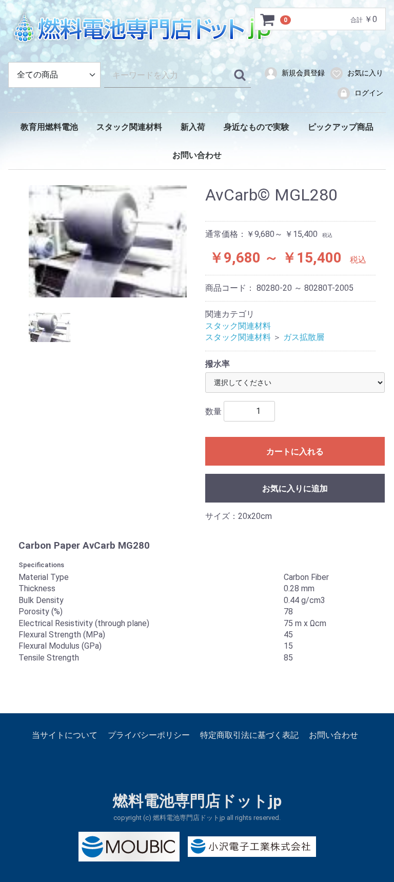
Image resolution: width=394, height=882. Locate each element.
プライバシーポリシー (149, 735)
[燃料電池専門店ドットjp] (197, 28)
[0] (268, 19)
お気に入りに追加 (295, 488)
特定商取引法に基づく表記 (249, 735)
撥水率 (217, 364)
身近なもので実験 (256, 127)
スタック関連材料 (129, 127)
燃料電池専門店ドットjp (197, 801)
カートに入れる (295, 451)
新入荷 (193, 127)
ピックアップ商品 (340, 127)
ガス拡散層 (303, 338)
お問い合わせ (197, 155)
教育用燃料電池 (49, 127)
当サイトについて (64, 735)
